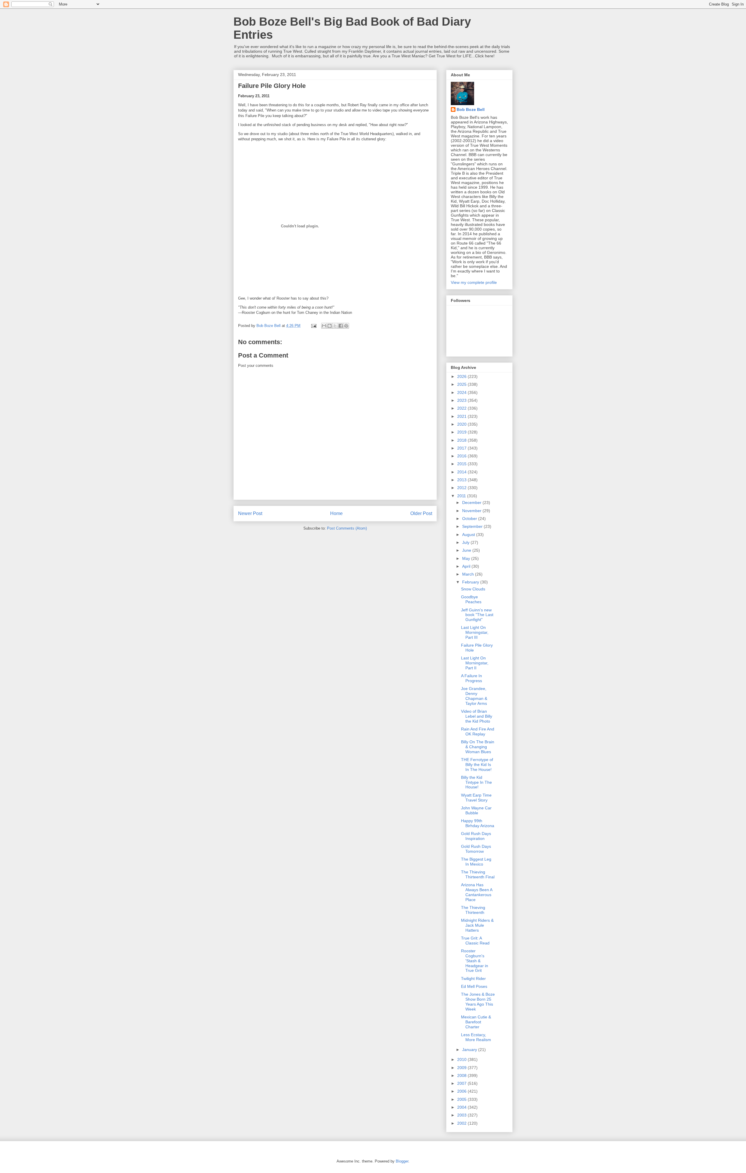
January (470, 1049)
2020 (462, 424)
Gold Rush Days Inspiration (476, 836)
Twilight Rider (473, 978)
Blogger (402, 1161)
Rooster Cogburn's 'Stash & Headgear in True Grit (474, 961)
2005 (462, 1099)
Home (336, 513)
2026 (462, 376)
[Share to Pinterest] (346, 326)
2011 (462, 495)
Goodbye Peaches (471, 599)
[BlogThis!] (329, 326)
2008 (462, 1075)
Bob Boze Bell (471, 109)
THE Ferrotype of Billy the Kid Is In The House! (477, 764)
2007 (462, 1083)
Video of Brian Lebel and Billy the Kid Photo (476, 716)
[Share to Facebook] (341, 326)
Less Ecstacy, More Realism (476, 1037)
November (472, 510)
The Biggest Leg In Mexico (476, 861)
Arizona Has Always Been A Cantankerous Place (476, 892)
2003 (462, 1115)
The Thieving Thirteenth (473, 910)
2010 (462, 1059)
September (473, 526)
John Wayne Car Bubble (476, 810)
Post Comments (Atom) (347, 528)
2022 (462, 408)
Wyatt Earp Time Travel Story (476, 797)
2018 (462, 440)
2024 (462, 392)
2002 (462, 1123)
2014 (462, 472)
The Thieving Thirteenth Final (478, 874)
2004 (462, 1107)
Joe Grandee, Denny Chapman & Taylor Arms (474, 695)
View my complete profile (474, 282)
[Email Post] (313, 325)
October (470, 518)
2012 (462, 487)
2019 (462, 432)
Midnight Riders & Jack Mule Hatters (477, 925)
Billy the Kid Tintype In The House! (476, 782)
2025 (462, 384)
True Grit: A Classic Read (475, 940)
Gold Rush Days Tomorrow (476, 849)
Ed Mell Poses (474, 986)
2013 (462, 479)
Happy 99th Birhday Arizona (477, 823)
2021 (462, 416)
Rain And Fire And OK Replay (477, 731)
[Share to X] (335, 326)
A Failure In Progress (471, 678)
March (468, 574)
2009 (462, 1067)
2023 (462, 400)
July (466, 542)
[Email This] (324, 326)
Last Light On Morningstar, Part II (474, 663)
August (469, 534)
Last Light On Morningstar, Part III (474, 632)
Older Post (421, 513)
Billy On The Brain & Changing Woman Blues (477, 746)
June (467, 550)
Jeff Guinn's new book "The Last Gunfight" (477, 615)
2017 (462, 448)
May (466, 558)
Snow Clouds (473, 589)
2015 (462, 463)
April (466, 566)
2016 (462, 456)
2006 (462, 1091)
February (471, 582)
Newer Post (250, 513)
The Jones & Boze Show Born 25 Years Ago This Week (478, 1001)
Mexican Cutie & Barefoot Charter (476, 1022)
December (472, 502)
